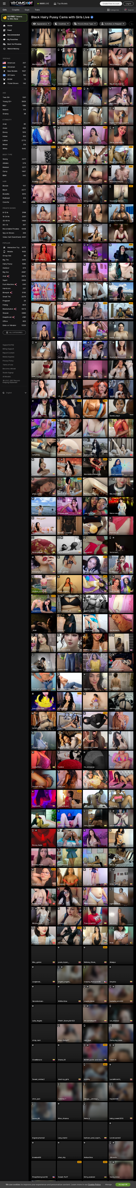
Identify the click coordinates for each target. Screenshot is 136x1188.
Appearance (42, 24)
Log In (128, 4)
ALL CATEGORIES (15, 332)
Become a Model (9, 369)
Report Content (8, 353)
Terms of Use (8, 365)
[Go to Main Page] (21, 3)
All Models (7, 377)
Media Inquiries (8, 357)
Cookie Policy (94, 1185)
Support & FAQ (8, 345)
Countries (62, 24)
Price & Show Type (85, 24)
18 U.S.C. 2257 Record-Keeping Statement (11, 381)
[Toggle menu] (4, 3)
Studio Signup (8, 373)
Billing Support (8, 349)
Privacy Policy (8, 361)
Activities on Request (113, 24)
